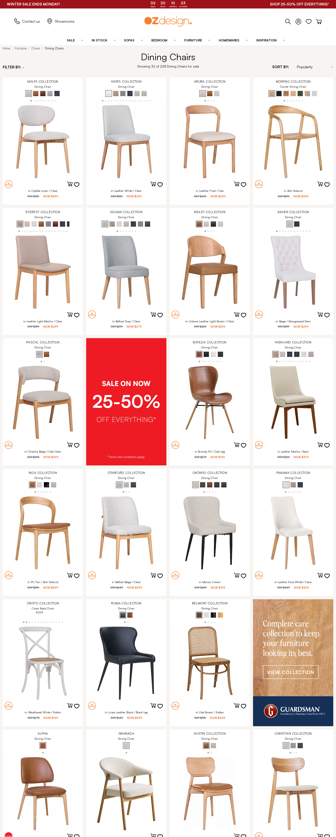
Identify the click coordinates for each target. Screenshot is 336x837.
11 (132, 100)
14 (141, 100)
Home (6, 48)
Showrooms (65, 21)
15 (144, 100)
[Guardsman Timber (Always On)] (293, 662)
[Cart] (319, 20)
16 (147, 100)
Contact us (31, 21)
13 (138, 100)
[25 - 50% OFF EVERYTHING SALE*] (126, 401)
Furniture (21, 48)
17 (150, 100)
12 (135, 100)
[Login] (301, 20)
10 (129, 100)
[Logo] (168, 21)
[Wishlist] (311, 20)
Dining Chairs (54, 48)
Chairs (35, 48)
